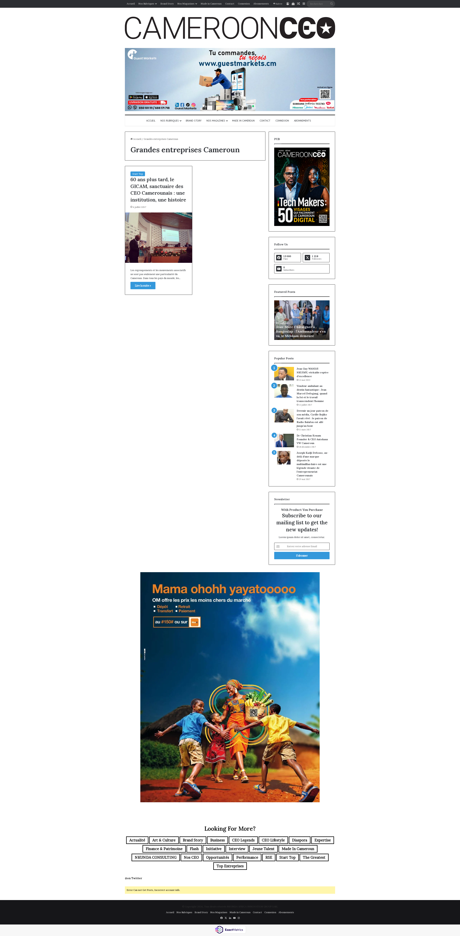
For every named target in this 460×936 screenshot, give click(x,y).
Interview (237, 849)
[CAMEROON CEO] (230, 28)
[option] (302, 320)
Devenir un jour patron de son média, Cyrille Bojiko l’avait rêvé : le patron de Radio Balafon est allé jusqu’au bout (312, 418)
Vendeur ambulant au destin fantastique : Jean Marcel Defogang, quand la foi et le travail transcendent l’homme (312, 393)
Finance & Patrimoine (164, 849)
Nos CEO (191, 857)
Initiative (214, 849)
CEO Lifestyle (273, 840)
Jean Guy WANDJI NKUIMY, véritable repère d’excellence (312, 372)
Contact (229, 3)
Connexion (244, 3)
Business (217, 840)
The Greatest (314, 857)
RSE (268, 857)
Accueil (131, 3)
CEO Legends (243, 840)
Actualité (137, 840)
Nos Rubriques (146, 3)
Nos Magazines (185, 3)
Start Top (137, 173)
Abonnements (261, 3)
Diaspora (299, 840)
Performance (247, 857)
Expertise (322, 840)
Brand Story (167, 3)
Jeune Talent (263, 849)
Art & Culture (164, 840)
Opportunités (217, 857)
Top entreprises (230, 866)
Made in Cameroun (211, 3)
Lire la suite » (143, 285)
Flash (194, 849)
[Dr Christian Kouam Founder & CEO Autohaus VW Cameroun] (284, 440)
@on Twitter (133, 878)
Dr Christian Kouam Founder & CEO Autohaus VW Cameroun (312, 439)
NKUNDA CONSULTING (156, 857)
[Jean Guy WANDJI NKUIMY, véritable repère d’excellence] (284, 373)
